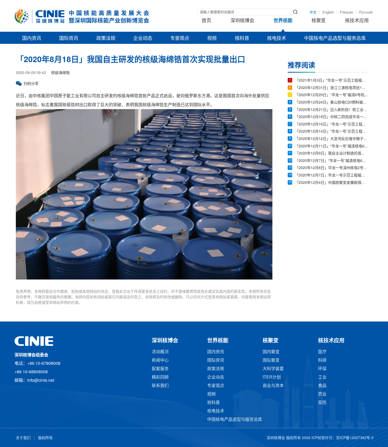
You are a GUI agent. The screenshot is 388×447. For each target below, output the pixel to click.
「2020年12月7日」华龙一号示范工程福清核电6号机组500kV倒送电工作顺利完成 (331, 176)
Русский (365, 12)
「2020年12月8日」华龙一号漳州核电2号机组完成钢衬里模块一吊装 (331, 168)
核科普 (242, 38)
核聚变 (318, 20)
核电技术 (276, 38)
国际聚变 (271, 360)
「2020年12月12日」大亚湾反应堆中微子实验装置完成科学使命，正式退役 (331, 139)
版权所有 (45, 438)
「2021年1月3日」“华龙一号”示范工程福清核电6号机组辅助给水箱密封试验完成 (331, 81)
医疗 (322, 352)
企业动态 (142, 38)
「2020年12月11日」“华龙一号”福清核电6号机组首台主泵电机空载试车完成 (331, 146)
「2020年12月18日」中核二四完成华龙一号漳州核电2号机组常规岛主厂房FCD (331, 117)
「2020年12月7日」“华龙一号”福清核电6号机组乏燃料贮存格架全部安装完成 (331, 161)
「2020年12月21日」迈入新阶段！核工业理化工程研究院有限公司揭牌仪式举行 (331, 110)
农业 (322, 394)
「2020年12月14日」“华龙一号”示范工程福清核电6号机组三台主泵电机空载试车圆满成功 (331, 132)
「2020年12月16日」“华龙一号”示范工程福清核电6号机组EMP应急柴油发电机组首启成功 (331, 125)
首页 (206, 20)
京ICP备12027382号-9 (354, 438)
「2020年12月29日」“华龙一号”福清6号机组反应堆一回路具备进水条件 (331, 95)
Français (346, 12)
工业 (322, 377)
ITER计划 (272, 377)
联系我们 (160, 386)
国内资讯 (31, 38)
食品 (322, 386)
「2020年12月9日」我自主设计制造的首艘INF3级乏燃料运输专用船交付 (331, 154)
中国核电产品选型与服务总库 (335, 38)
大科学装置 (273, 369)
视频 (212, 38)
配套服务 (160, 369)
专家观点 (179, 38)
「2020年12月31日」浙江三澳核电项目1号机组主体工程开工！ (331, 88)
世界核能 (282, 20)
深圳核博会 (242, 20)
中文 (313, 12)
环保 (322, 369)
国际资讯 (68, 38)
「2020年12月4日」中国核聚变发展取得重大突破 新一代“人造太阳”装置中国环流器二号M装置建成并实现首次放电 (331, 183)
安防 (322, 403)
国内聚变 (271, 352)
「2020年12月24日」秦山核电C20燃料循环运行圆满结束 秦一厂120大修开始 (331, 103)
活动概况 (160, 352)
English (328, 12)
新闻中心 (160, 360)
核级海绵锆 (60, 73)
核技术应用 (357, 20)
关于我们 (23, 438)
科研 (322, 360)
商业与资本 (273, 386)
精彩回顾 (160, 377)
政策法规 (105, 38)
